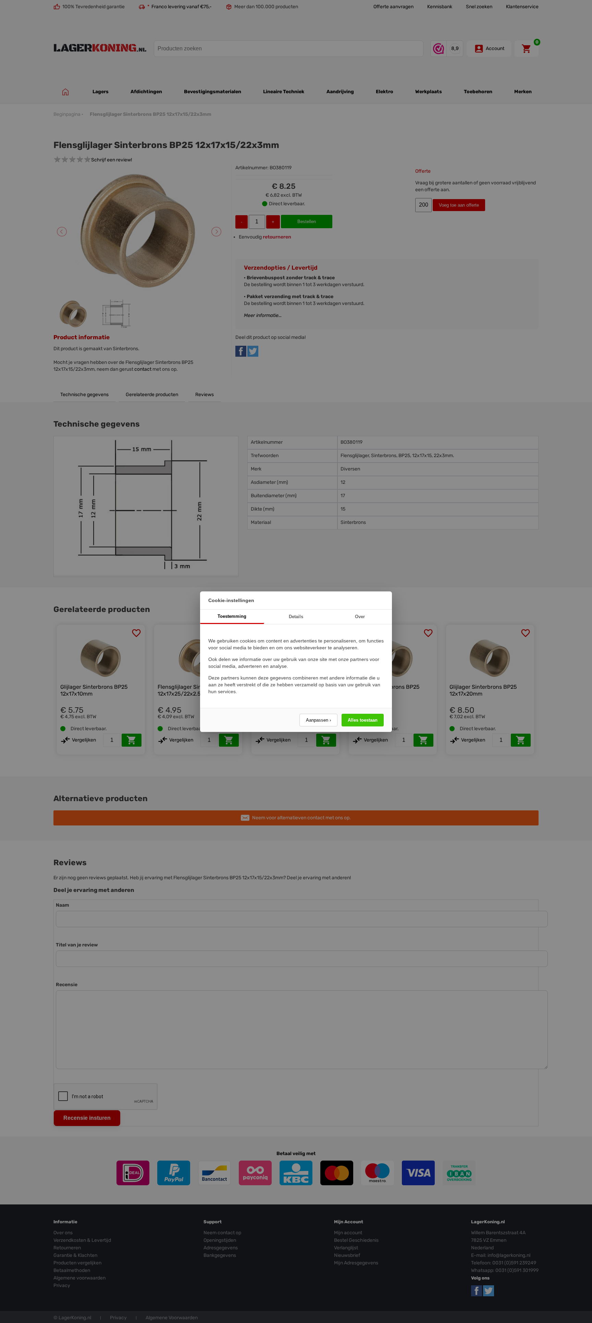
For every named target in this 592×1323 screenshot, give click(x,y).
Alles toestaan (363, 720)
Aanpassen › (318, 720)
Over (360, 616)
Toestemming (232, 616)
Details (296, 616)
